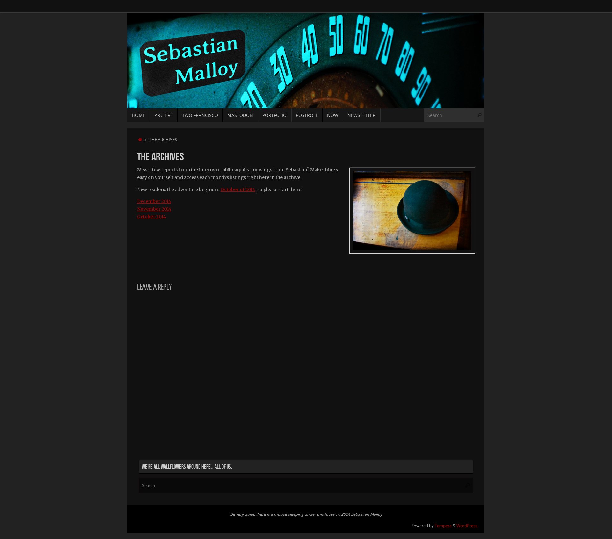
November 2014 (154, 209)
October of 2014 (238, 189)
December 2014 (154, 201)
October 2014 (151, 216)
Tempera (443, 525)
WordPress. (467, 525)
